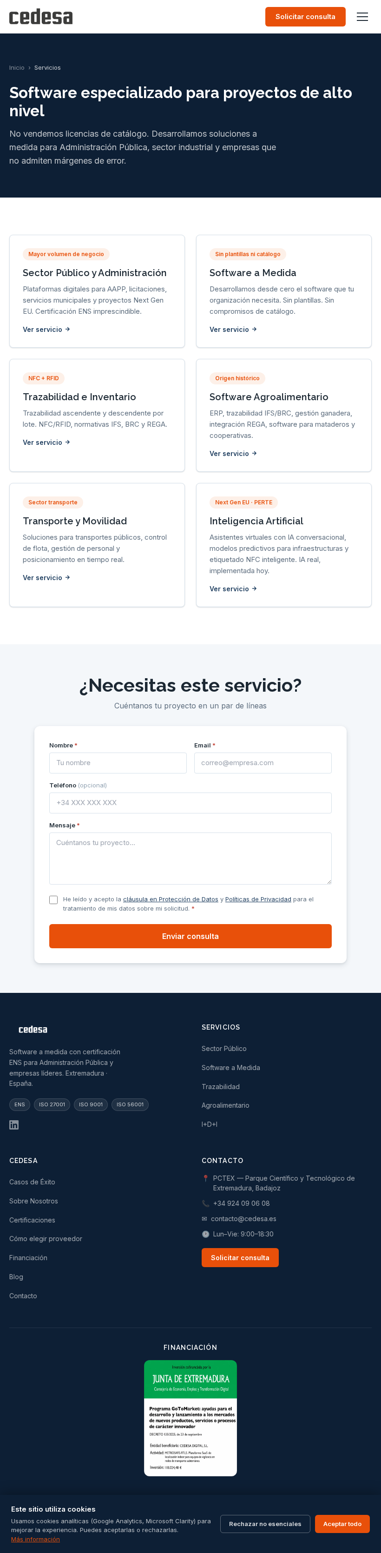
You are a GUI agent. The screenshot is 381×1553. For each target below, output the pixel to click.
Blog (16, 1277)
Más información (35, 1539)
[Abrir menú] (362, 17)
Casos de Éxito (32, 1182)
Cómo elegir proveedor (45, 1238)
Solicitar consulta (305, 16)
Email (205, 745)
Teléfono (78, 785)
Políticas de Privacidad (258, 899)
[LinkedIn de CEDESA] (14, 1125)
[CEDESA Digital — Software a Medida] (40, 17)
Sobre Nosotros (33, 1201)
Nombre (63, 745)
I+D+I (209, 1124)
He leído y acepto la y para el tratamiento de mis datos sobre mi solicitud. (188, 903)
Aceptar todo (342, 1523)
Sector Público (224, 1048)
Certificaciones (32, 1220)
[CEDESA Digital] (94, 1031)
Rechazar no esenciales (265, 1523)
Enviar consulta (190, 936)
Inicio (17, 67)
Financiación (28, 1258)
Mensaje (64, 825)
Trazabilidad (221, 1086)
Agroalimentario (226, 1105)
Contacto (23, 1296)
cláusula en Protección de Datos (170, 899)
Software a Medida (231, 1067)
